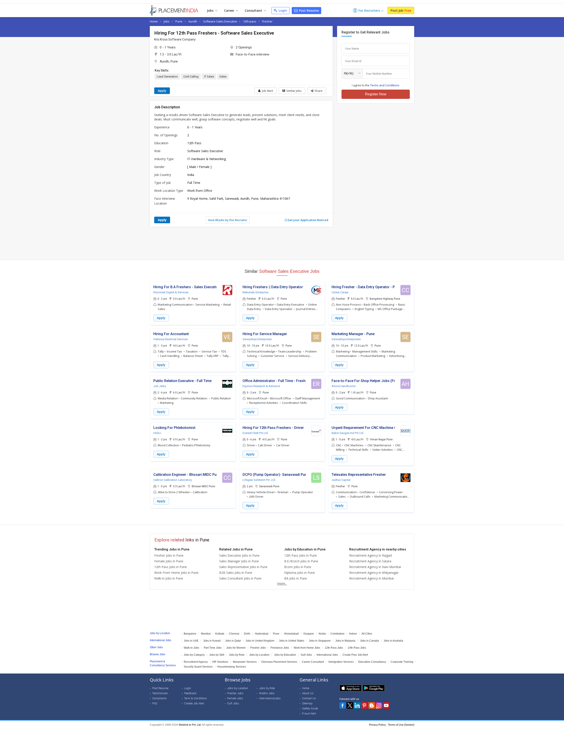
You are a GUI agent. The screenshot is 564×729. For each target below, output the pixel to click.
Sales (222, 76)
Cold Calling (191, 76)
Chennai (234, 633)
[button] (316, 90)
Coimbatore (337, 633)
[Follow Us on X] (350, 705)
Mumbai (206, 633)
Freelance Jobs (280, 647)
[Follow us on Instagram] (379, 705)
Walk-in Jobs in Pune (168, 578)
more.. (282, 583)
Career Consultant (313, 662)
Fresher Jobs (258, 647)
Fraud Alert (309, 713)
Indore (353, 633)
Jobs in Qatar (233, 640)
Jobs (210, 10)
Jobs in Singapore (320, 640)
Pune (178, 21)
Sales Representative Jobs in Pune (243, 567)
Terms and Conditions (384, 85)
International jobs (270, 698)
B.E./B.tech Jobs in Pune (301, 561)
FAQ (154, 703)
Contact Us (309, 698)
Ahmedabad (291, 633)
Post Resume (308, 10)
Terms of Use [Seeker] (401, 724)
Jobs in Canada (369, 640)
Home (154, 21)
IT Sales (209, 76)
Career (229, 10)
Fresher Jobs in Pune (169, 555)
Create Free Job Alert (355, 654)
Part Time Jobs (213, 647)
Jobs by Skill (216, 654)
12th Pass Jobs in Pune (170, 567)
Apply (162, 91)
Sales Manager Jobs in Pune (239, 561)
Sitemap (307, 703)
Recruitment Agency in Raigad (370, 555)
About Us (308, 693)
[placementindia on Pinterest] (364, 705)
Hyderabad (261, 633)
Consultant (254, 10)
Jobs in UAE (191, 640)
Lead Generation (167, 76)
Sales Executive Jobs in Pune (239, 555)
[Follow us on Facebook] (342, 705)
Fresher (267, 21)
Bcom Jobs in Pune (297, 567)
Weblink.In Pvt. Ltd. (190, 724)
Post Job (400, 10)
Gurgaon (308, 633)
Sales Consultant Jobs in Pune (240, 578)
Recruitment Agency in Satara (370, 561)
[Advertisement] (282, 243)
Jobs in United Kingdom (260, 640)
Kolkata (219, 633)
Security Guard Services (198, 666)
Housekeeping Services (231, 666)
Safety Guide (310, 708)
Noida (322, 633)
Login (282, 10)
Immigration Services (341, 662)
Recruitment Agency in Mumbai (371, 578)
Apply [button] (161, 318)
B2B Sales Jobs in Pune (235, 572)
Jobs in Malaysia (345, 640)
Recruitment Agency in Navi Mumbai (375, 567)
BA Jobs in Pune (295, 578)
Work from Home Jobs (307, 647)
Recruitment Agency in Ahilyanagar (374, 572)
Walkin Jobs (267, 693)
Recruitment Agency (196, 662)
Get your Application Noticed (307, 220)
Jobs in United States (291, 640)
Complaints (159, 698)
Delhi (247, 633)
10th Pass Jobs (357, 647)
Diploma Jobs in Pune (299, 572)
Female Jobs (235, 698)
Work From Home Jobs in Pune (176, 572)
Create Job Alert (194, 703)
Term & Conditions (195, 698)
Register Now (375, 94)
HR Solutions (220, 662)
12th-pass (249, 21)
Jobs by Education (285, 654)
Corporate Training (402, 662)
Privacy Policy (377, 724)
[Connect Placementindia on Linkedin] (357, 705)
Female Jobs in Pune (168, 561)
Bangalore (190, 633)
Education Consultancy (372, 662)
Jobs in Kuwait (212, 640)
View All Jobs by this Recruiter (227, 220)
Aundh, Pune (169, 61)
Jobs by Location (259, 654)
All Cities (367, 633)
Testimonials (160, 693)
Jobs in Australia (393, 640)
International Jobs (327, 654)
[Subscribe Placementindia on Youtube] (386, 705)
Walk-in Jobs (191, 647)
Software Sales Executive (220, 21)
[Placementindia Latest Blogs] (371, 705)
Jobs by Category (194, 654)
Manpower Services (245, 662)
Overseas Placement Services (279, 662)
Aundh (192, 21)
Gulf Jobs (306, 654)
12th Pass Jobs (334, 647)
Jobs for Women (236, 647)
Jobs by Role (237, 654)
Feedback (190, 693)
